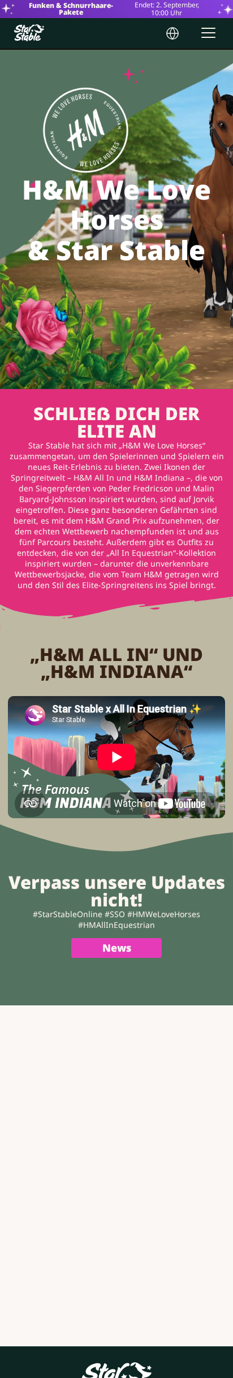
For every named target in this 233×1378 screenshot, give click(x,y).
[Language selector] (172, 33)
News (116, 947)
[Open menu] (208, 32)
